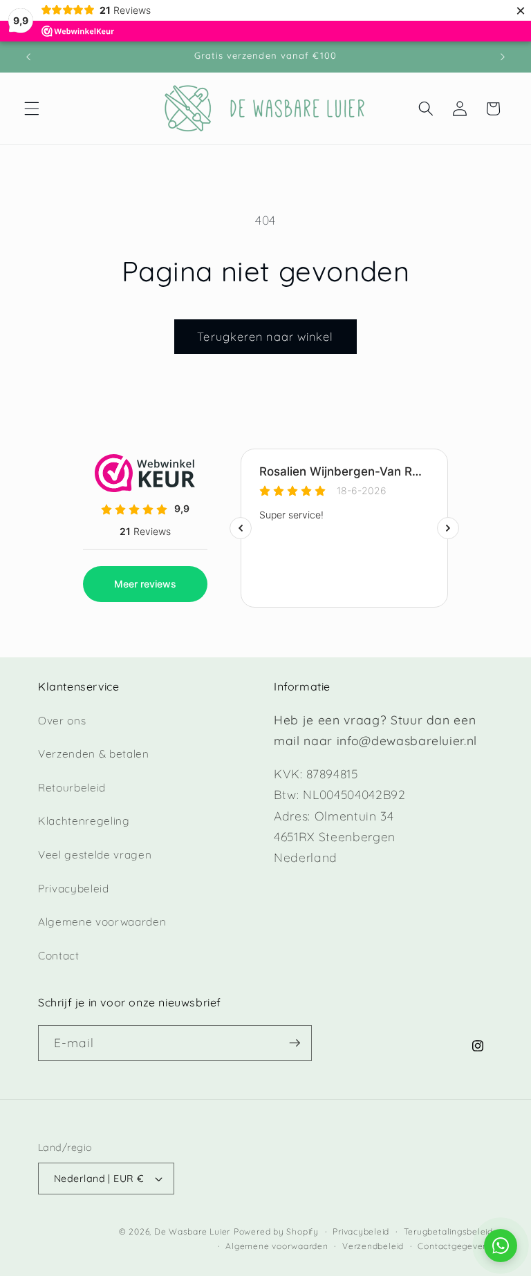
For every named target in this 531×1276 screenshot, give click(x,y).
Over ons (62, 720)
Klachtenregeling (84, 820)
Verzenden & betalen (93, 753)
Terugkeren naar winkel (265, 336)
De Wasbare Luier (192, 1231)
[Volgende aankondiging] (502, 56)
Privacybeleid (73, 888)
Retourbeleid (72, 787)
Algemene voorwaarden (102, 921)
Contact (59, 955)
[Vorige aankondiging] (28, 56)
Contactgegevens (455, 1246)
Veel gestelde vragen (94, 854)
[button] (31, 108)
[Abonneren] (294, 1043)
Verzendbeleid (373, 1246)
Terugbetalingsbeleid (448, 1231)
